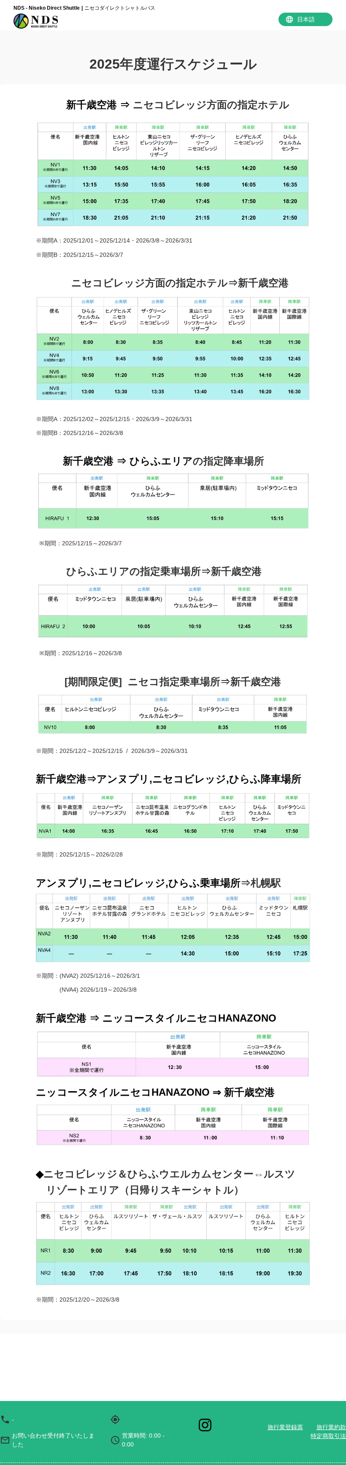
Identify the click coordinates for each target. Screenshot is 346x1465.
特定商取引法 (328, 1436)
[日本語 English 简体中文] (305, 19)
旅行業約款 (331, 1427)
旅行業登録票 (285, 1427)
